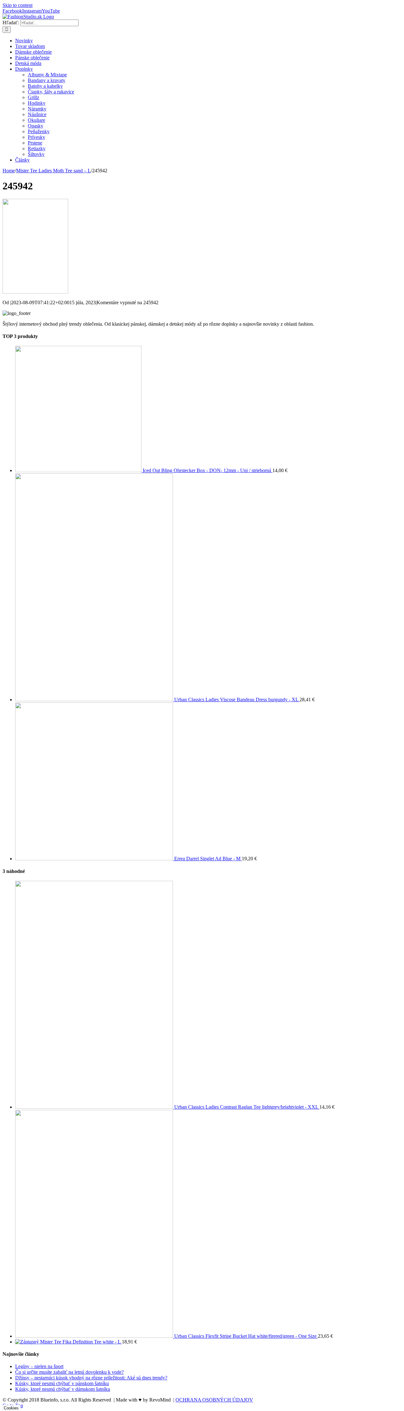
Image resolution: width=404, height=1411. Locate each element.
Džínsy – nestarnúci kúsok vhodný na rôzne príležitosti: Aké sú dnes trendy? (91, 1377)
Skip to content (18, 5)
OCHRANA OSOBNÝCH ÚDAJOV (214, 1399)
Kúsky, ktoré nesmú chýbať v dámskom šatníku (62, 1389)
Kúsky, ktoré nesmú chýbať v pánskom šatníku (62, 1383)
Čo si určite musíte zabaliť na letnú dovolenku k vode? (69, 1372)
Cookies (11, 1408)
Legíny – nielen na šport (39, 1366)
